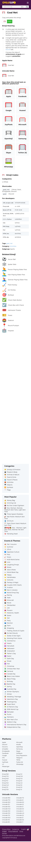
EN (22, 7)
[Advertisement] (15, 397)
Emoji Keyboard (13, 831)
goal (7, 243)
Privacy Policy (6, 829)
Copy (9, 21)
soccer (8, 49)
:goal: (5, 194)
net (11, 243)
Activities (13, 246)
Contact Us (15, 829)
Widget (4, 831)
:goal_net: (6, 189)
